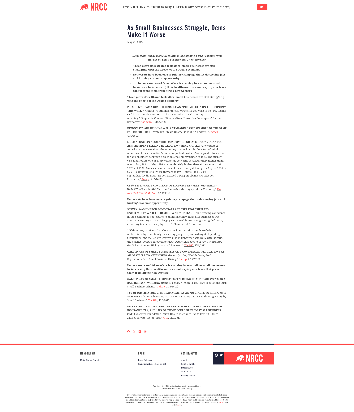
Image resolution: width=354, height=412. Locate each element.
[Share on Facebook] (128, 331)
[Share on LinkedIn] (139, 331)
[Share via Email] (145, 331)
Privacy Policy (188, 375)
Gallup (145, 179)
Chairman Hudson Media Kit (152, 364)
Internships (187, 367)
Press (142, 353)
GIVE (262, 7)
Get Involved (189, 353)
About (184, 360)
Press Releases (145, 360)
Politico (213, 132)
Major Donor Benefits (90, 360)
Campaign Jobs (188, 364)
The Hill (188, 245)
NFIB (165, 317)
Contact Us (186, 371)
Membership (88, 353)
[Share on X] (134, 331)
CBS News (146, 122)
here (221, 402)
